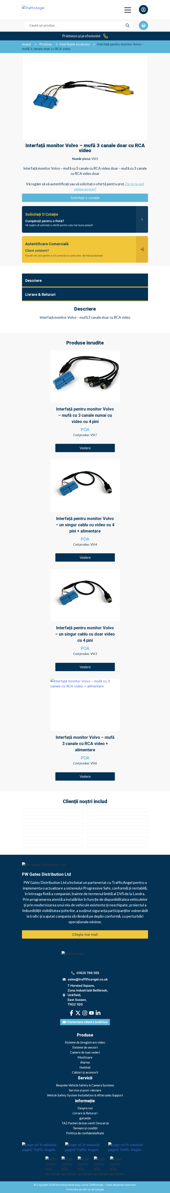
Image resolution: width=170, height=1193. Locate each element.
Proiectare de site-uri (78, 1189)
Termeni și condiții (85, 1128)
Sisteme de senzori (85, 1047)
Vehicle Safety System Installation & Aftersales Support (85, 1095)
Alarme (85, 1062)
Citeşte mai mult (85, 934)
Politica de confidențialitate (85, 1133)
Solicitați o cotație (85, 198)
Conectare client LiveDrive (87, 1022)
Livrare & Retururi (85, 1113)
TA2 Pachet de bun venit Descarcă (85, 1123)
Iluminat (85, 1067)
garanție (85, 1118)
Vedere (85, 448)
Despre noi (85, 1108)
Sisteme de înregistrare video (85, 1042)
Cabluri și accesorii (85, 1072)
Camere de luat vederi (85, 1052)
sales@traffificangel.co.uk (88, 979)
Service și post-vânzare (85, 1090)
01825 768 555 (87, 973)
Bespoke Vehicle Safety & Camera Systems (85, 1085)
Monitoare (85, 1057)
